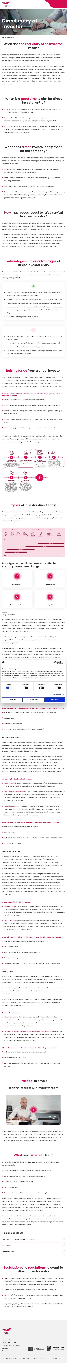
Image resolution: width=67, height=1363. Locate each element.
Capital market (6, 1340)
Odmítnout (12, 699)
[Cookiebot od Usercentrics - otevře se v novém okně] (57, 662)
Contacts (5, 1348)
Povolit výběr (33, 699)
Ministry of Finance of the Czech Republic (28, 1359)
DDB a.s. (56, 1359)
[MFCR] (55, 1347)
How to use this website (9, 1343)
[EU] (37, 1347)
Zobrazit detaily (57, 694)
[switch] (25, 688)
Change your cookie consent (11, 1345)
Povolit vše (54, 699)
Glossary (4, 1351)
